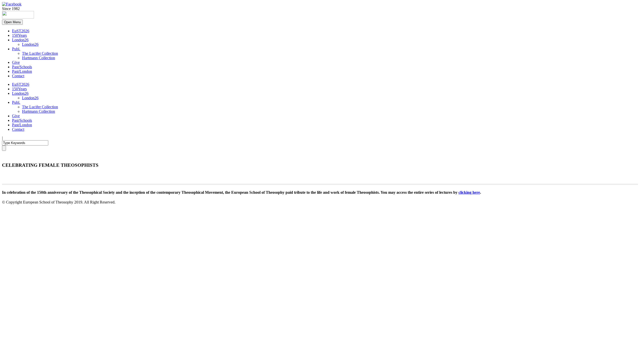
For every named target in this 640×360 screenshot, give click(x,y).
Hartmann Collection (38, 58)
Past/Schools (22, 67)
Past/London (22, 71)
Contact (18, 76)
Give (16, 62)
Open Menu (12, 22)
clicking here (469, 192)
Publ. (16, 49)
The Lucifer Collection (40, 53)
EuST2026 (20, 31)
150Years (19, 35)
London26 (20, 40)
